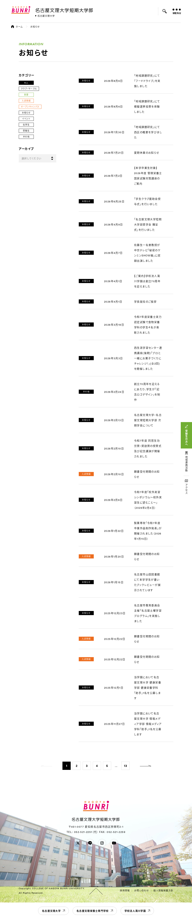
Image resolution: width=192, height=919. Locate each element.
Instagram (102, 843)
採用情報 (125, 890)
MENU (177, 13)
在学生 (26, 124)
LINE (90, 843)
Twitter (78, 843)
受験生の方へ (186, 438)
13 (125, 765)
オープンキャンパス (30, 106)
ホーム (19, 26)
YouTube (114, 843)
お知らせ (26, 112)
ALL (26, 82)
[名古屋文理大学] (45, 16)
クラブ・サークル (29, 88)
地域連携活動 (186, 464)
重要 (26, 94)
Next (145, 766)
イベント (26, 118)
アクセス (186, 489)
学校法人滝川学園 (135, 910)
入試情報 (26, 100)
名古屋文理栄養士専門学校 (92, 910)
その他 (26, 136)
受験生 (26, 130)
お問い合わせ (141, 890)
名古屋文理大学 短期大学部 (64, 9)
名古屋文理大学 (51, 910)
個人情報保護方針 (163, 890)
